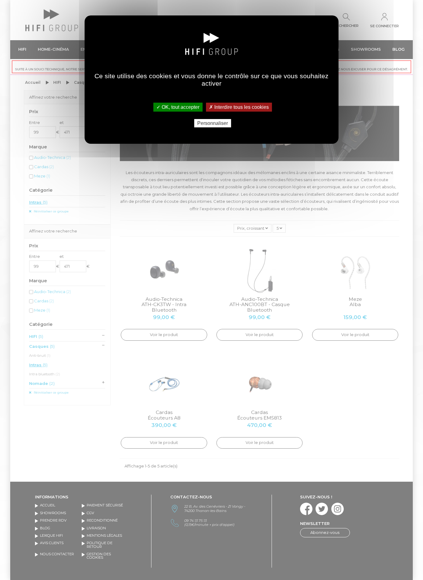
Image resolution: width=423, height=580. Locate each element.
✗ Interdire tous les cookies (239, 107)
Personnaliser (212, 123)
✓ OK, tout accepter (177, 107)
